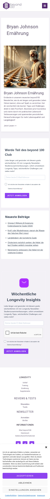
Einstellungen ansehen (25, 490)
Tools (25, 407)
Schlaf (25, 383)
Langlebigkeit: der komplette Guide (22, 238)
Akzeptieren (25, 476)
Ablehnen (25, 483)
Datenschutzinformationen (25, 436)
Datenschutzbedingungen (27, 495)
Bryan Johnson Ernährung (24, 93)
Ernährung (25, 388)
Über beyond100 (25, 430)
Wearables (25, 404)
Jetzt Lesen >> (10, 125)
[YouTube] (31, 443)
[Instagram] (18, 443)
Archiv (25, 420)
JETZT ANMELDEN (17, 195)
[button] (46, 447)
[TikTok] (25, 443)
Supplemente (25, 391)
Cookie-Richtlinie (11, 495)
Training (25, 385)
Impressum (41, 495)
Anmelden (25, 417)
